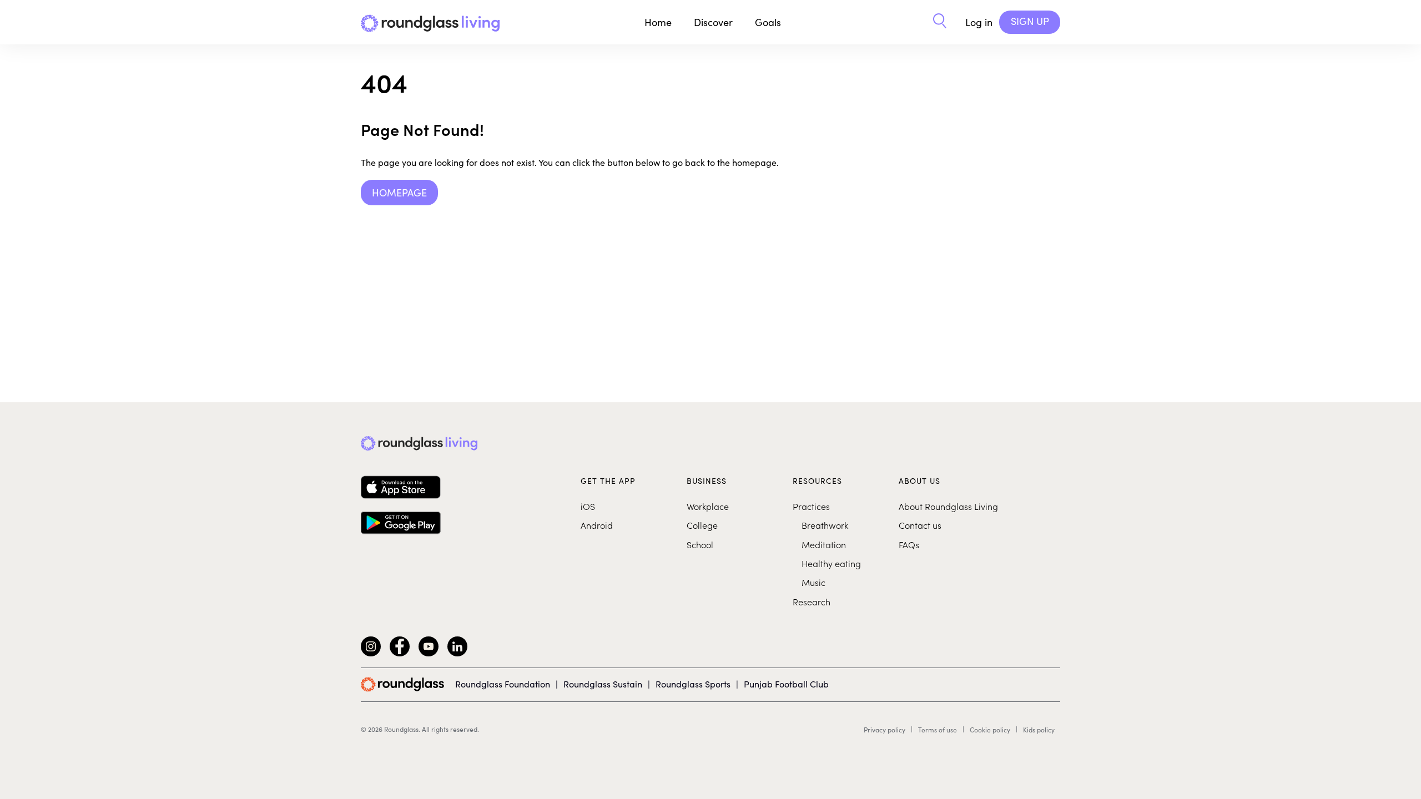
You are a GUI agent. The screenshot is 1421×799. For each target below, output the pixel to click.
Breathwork (825, 525)
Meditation (824, 544)
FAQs (909, 544)
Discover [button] (713, 22)
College (702, 525)
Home (658, 22)
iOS (588, 506)
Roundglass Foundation (502, 684)
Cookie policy (990, 729)
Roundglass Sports (693, 684)
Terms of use (937, 729)
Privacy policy (884, 729)
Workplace (708, 506)
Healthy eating (831, 563)
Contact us (920, 525)
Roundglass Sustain (602, 684)
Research (811, 601)
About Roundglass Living (948, 506)
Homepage (399, 192)
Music (813, 582)
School (700, 544)
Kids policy (1039, 729)
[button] (940, 22)
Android (597, 525)
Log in (978, 22)
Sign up (1030, 21)
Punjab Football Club (786, 684)
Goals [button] (768, 22)
